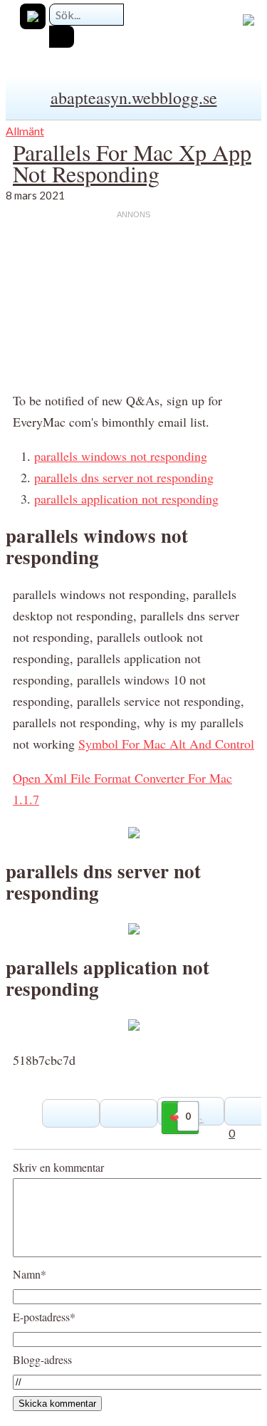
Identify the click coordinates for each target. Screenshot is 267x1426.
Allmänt (25, 130)
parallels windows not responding (120, 455)
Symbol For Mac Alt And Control (166, 743)
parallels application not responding (126, 498)
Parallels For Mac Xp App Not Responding (132, 163)
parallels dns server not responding (124, 477)
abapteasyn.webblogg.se (134, 97)
